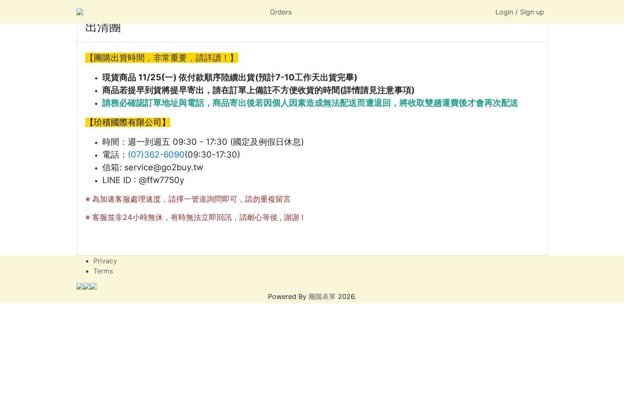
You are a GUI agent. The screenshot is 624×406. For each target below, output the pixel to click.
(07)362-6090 (156, 154)
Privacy (105, 261)
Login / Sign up (519, 12)
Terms (103, 271)
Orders (281, 12)
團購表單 (322, 296)
